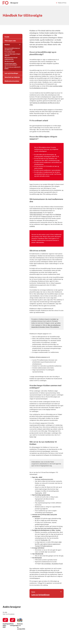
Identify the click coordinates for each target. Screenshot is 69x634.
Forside (7, 37)
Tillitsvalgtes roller (10, 40)
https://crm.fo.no (47, 216)
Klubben (7, 44)
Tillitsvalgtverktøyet (36, 214)
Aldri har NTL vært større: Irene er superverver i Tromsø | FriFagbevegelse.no (48, 544)
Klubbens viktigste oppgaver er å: (40, 357)
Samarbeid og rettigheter (12, 77)
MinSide (58, 214)
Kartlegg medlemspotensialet (44, 479)
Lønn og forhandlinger (11, 73)
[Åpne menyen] (19, 44)
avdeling (32, 226)
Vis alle (5, 612)
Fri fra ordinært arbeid (10, 51)
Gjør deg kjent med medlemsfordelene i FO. (48, 528)
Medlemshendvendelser (12, 81)
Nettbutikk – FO (45, 540)
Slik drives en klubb (9, 61)
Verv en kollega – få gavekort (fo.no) (52, 563)
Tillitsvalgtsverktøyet (36, 212)
